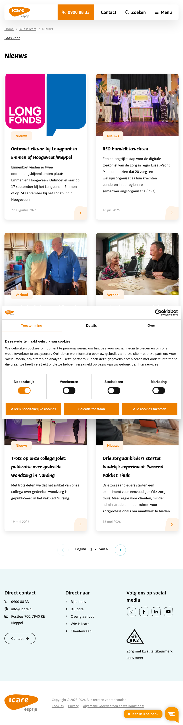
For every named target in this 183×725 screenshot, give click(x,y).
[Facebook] (144, 612)
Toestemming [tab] (31, 325)
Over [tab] (151, 325)
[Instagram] (132, 612)
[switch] (69, 390)
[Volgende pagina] (120, 550)
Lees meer (135, 658)
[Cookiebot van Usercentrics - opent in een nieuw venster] (158, 312)
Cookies (58, 706)
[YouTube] (168, 612)
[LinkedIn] (156, 612)
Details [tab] (91, 325)
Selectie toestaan (91, 409)
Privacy (73, 706)
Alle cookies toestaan (149, 409)
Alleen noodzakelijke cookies (33, 409)
